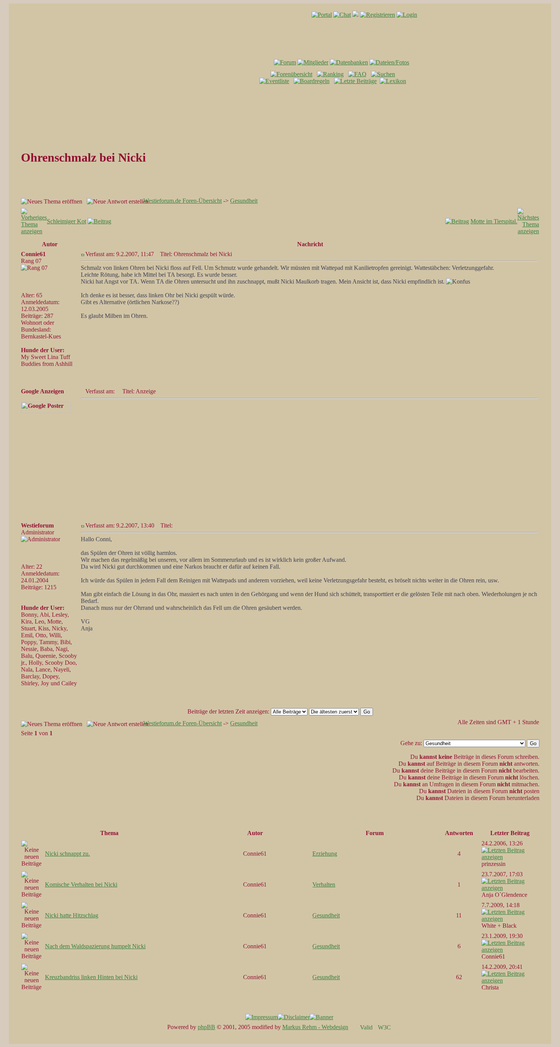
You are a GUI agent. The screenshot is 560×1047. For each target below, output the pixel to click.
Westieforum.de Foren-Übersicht (182, 200)
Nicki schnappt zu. (67, 853)
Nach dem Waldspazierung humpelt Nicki (95, 946)
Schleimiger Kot (66, 221)
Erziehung (324, 853)
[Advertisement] (280, 107)
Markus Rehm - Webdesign (315, 1027)
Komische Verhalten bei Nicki (81, 884)
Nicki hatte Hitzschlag (71, 915)
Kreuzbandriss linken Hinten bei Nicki (91, 977)
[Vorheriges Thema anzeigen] (34, 231)
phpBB (206, 1027)
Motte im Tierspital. (493, 221)
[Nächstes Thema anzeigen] (528, 231)
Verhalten (323, 884)
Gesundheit (244, 200)
